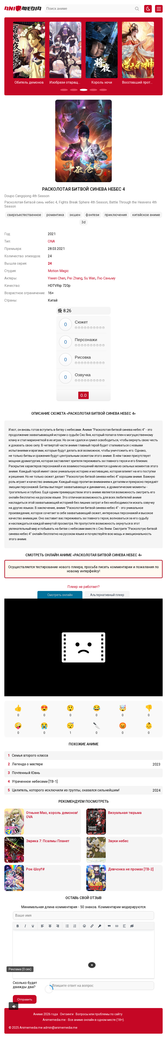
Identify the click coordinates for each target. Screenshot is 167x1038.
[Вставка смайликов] (84, 926)
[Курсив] (25, 926)
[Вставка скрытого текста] (132, 926)
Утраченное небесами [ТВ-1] (35, 781)
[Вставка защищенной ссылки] (99, 926)
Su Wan (89, 278)
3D (83, 222)
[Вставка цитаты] (109, 926)
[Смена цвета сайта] (148, 9)
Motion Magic (58, 271)
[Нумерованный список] (74, 926)
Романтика (55, 215)
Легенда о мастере (27, 764)
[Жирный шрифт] (17, 926)
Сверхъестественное (24, 215)
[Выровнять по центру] (50, 926)
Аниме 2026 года (45, 1014)
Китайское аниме (146, 215)
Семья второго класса (30, 755)
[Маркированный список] (67, 926)
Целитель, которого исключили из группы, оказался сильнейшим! (66, 790)
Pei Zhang (74, 278)
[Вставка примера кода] (116, 926)
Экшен (74, 215)
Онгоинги (66, 1014)
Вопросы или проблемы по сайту (99, 1014)
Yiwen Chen (56, 278)
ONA (51, 241)
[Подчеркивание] (33, 926)
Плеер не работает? (83, 587)
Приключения (116, 215)
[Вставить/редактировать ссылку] (92, 926)
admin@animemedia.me (60, 1027)
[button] (64, 90)
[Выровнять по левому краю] (42, 926)
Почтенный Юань (26, 773)
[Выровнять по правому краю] (57, 926)
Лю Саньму (106, 278)
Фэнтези (92, 215)
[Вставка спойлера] (124, 926)
